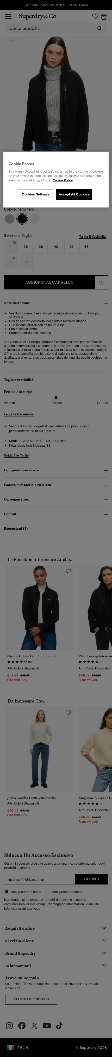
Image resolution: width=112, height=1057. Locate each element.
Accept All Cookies (74, 194)
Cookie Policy (63, 180)
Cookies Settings (35, 194)
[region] (56, 179)
